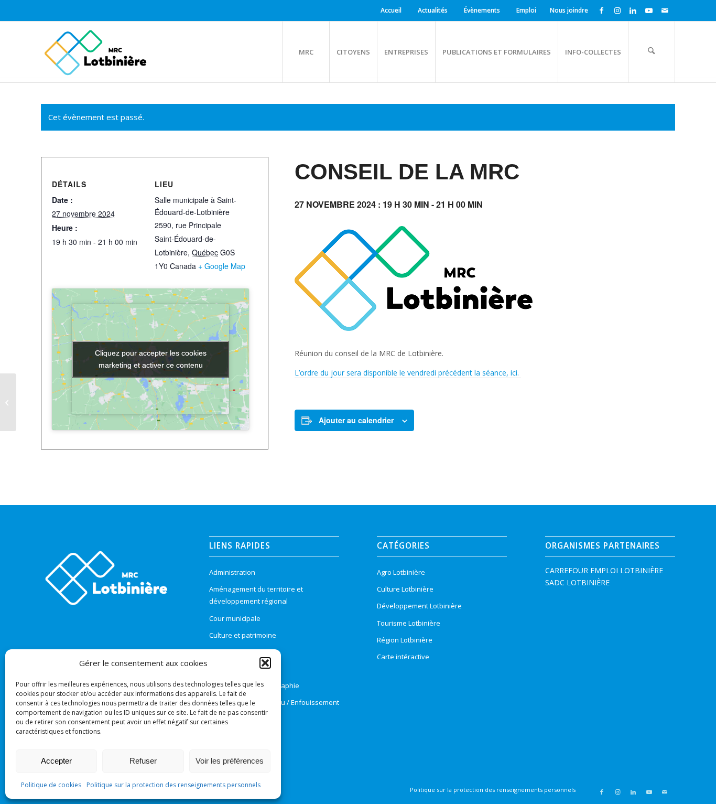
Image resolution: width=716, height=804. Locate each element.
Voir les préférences (230, 760)
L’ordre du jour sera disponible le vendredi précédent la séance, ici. (408, 373)
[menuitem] (392, 10)
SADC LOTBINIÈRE (577, 582)
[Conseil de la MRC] (8, 402)
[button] (265, 663)
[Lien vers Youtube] (648, 10)
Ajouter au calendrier (356, 420)
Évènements (482, 10)
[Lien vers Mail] (664, 10)
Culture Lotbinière (405, 589)
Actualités (433, 10)
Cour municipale (235, 618)
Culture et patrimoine (242, 635)
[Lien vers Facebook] (601, 10)
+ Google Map (221, 266)
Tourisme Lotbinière (408, 623)
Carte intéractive (403, 656)
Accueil (391, 10)
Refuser (143, 760)
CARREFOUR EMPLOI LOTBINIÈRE (604, 570)
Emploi (526, 10)
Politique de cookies (51, 784)
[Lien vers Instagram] (617, 10)
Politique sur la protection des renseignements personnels (173, 784)
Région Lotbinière (404, 640)
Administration (232, 572)
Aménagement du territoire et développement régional (256, 595)
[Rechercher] (651, 52)
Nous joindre (569, 10)
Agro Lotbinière (401, 572)
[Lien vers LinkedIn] (633, 10)
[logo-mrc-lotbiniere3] (95, 52)
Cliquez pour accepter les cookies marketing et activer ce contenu (151, 359)
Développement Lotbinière (419, 605)
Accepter (56, 760)
